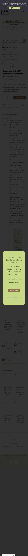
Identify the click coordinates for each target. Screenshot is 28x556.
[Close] (22, 253)
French (6, 555)
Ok (10, 8)
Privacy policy (16, 8)
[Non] (26, 5)
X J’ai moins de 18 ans (14, 297)
